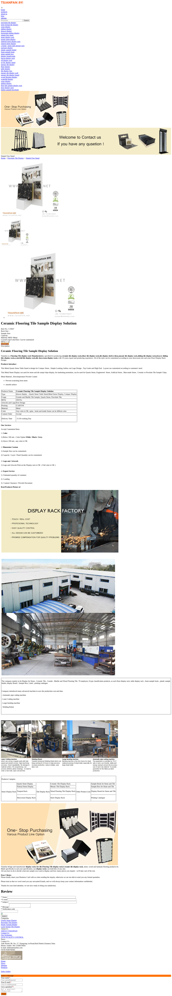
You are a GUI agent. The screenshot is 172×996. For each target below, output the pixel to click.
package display (7, 48)
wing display (5, 27)
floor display (5, 67)
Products (4, 968)
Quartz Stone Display (9, 920)
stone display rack (7, 37)
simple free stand (7, 35)
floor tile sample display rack (11, 86)
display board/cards (8, 56)
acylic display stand (8, 63)
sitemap (4, 18)
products (4, 12)
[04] (32, 959)
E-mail (4, 900)
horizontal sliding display (10, 33)
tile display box (6, 71)
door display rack (7, 88)
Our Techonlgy (6, 935)
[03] (28, 959)
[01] (11, 959)
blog (2, 16)
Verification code (8, 909)
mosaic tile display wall (9, 73)
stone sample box (7, 54)
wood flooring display (9, 77)
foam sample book (8, 52)
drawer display (6, 31)
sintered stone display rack (10, 42)
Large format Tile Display (10, 927)
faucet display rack (8, 58)
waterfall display (7, 79)
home (3, 10)
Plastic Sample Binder (9, 925)
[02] (24, 959)
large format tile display (9, 25)
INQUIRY (5, 344)
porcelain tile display (8, 23)
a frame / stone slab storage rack (12, 46)
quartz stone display (8, 39)
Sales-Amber (6, 971)
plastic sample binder (8, 50)
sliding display (6, 29)
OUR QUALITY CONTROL (12, 937)
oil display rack (6, 60)
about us (4, 14)
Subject (4, 902)
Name (4, 897)
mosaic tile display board (10, 75)
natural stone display (8, 44)
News (3, 963)
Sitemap (4, 965)
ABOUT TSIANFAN (9, 931)
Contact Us (5, 933)
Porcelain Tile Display (15, 158)
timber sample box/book (10, 90)
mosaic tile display (8, 65)
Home (3, 158)
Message (5, 907)
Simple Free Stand (32, 158)
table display (5, 69)
